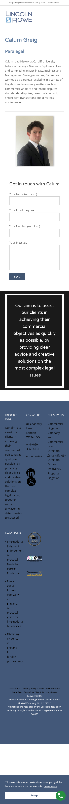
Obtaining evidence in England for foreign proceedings (13, 647)
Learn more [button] (50, 786)
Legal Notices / (15, 688)
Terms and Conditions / (49, 688)
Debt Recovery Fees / (46, 692)
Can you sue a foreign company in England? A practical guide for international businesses (13, 603)
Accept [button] (34, 795)
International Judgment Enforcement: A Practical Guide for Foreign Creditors (13, 557)
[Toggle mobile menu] (62, 12)
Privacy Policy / (30, 688)
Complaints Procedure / (24, 692)
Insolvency (54, 469)
